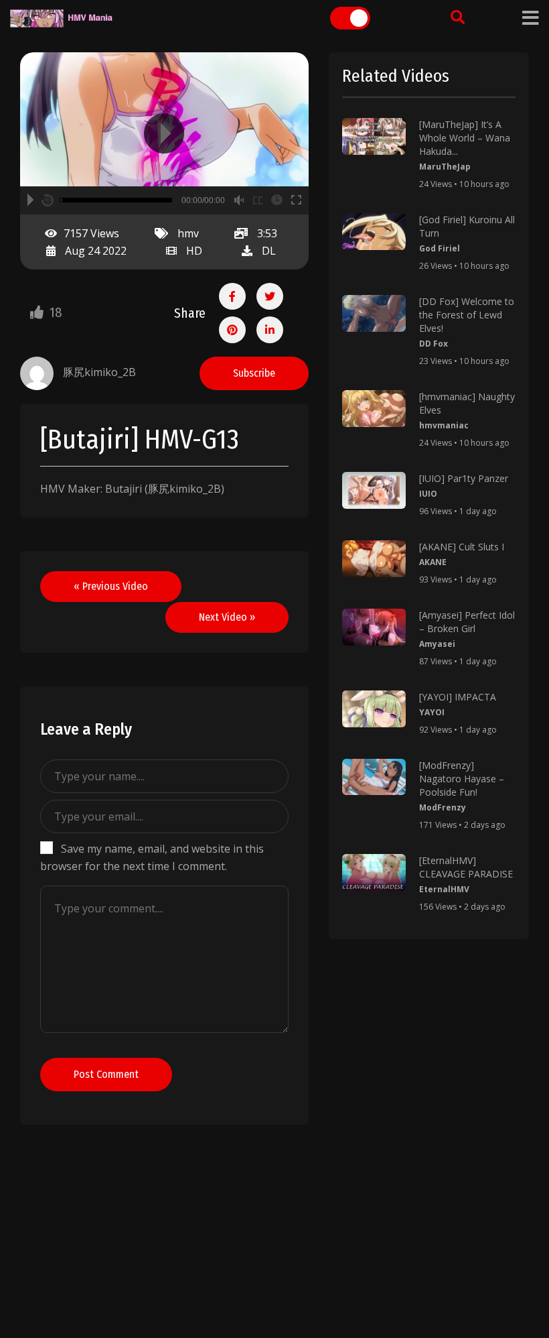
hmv (188, 233)
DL (269, 250)
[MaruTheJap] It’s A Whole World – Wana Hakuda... (464, 138)
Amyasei (437, 644)
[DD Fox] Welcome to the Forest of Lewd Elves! (466, 314)
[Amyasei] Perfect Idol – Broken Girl (467, 622)
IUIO (428, 493)
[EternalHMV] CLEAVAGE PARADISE (466, 867)
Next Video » (227, 617)
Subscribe (254, 373)
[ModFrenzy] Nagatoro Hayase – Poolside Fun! (461, 778)
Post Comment (106, 1074)
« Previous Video (111, 586)
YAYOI (432, 712)
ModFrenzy (442, 807)
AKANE (433, 562)
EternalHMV (444, 889)
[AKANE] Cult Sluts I (461, 546)
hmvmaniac (444, 425)
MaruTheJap (445, 166)
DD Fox (433, 343)
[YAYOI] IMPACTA (457, 696)
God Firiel (439, 248)
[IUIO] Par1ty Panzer (463, 478)
